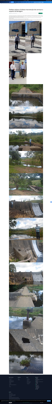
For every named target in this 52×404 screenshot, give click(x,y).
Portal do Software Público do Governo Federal (14, 397)
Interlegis (11, 396)
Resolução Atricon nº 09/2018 (12, 394)
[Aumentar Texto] (49, 0)
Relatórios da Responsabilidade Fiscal (12, 384)
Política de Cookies (4, 401)
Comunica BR (11, 393)
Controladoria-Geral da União (12, 395)
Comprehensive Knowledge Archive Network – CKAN (15, 399)
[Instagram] (35, 389)
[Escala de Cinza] (48, 0)
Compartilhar (41, 13)
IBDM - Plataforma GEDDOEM (26, 402)
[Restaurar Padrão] (51, 0)
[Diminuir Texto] (50, 0)
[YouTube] (37, 389)
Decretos (10, 386)
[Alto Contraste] (47, 0)
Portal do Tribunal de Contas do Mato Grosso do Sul (15, 398)
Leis (9, 385)
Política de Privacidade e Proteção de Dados (11, 401)
